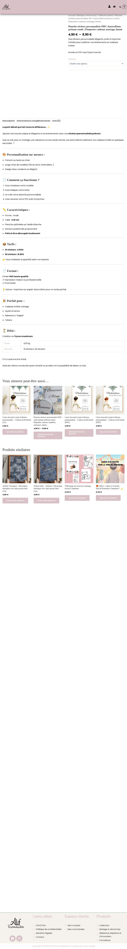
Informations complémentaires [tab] (33, 120)
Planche (72, 59)
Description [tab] (8, 120)
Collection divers (105, 15)
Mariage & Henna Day (86, 15)
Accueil (71, 15)
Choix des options (15, 500)
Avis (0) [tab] (56, 120)
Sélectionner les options (45, 435)
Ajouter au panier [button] (15, 431)
